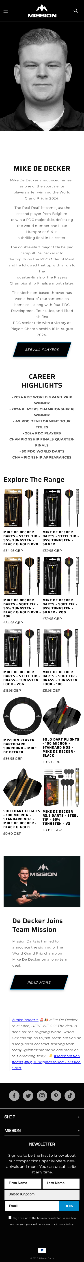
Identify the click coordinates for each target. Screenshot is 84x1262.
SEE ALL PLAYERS (42, 349)
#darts (18, 1062)
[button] (6, 11)
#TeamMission (67, 1056)
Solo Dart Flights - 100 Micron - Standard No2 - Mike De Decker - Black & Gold (21, 819)
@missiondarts (25, 1020)
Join (69, 1206)
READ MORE (39, 982)
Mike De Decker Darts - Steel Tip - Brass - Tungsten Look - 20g (21, 678)
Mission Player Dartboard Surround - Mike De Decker (20, 746)
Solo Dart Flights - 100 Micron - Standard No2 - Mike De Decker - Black (61, 747)
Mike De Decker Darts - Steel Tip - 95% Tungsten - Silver (61, 538)
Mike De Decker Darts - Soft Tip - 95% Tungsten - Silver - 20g (60, 606)
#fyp (28, 1062)
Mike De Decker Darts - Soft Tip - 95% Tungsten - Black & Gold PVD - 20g (22, 608)
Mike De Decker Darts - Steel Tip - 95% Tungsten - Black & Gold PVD (21, 538)
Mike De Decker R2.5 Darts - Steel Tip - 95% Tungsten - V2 (61, 818)
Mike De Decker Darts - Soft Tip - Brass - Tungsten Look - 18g (60, 678)
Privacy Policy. (65, 1224)
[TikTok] (70, 1100)
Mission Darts (46, 1258)
